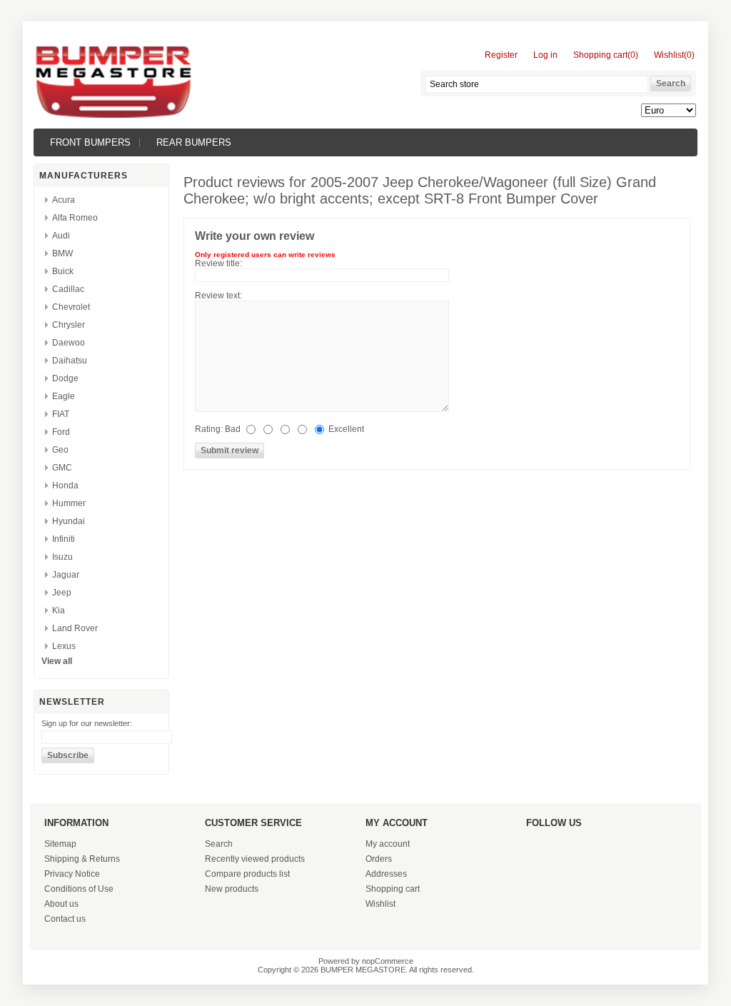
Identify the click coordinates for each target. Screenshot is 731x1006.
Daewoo (68, 343)
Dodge (65, 378)
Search (219, 844)
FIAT (60, 414)
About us (61, 904)
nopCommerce (387, 961)
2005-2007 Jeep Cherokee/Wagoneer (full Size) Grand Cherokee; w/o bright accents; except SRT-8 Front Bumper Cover (419, 190)
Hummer (69, 503)
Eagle (63, 396)
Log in (545, 55)
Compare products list (247, 874)
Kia (58, 610)
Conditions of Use (79, 889)
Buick (63, 271)
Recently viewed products (255, 859)
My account (388, 844)
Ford (61, 432)
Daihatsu (69, 361)
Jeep (61, 593)
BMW (62, 253)
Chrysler (68, 325)
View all (56, 661)
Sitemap (60, 844)
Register (501, 55)
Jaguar (65, 575)
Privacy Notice (72, 874)
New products (231, 889)
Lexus (64, 646)
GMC (62, 468)
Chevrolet (71, 307)
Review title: (218, 263)
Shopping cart (393, 889)
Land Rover (75, 628)
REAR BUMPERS (193, 142)
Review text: (218, 296)
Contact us (65, 919)
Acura (63, 200)
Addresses (386, 874)
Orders (379, 859)
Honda (65, 486)
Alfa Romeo (75, 218)
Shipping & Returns (82, 859)
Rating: (209, 429)
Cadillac (68, 289)
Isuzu (62, 557)
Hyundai (68, 521)
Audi (61, 236)
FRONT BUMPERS (90, 142)
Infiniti (63, 539)
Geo (60, 450)
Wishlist (380, 904)
